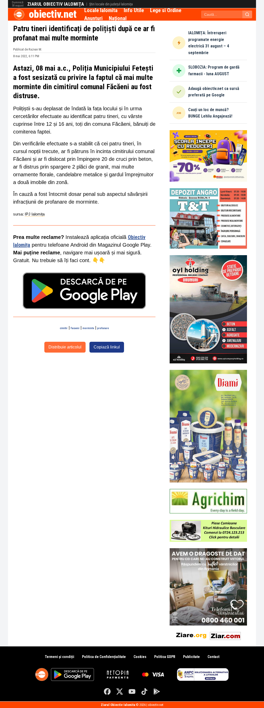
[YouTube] (132, 691)
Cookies (140, 657)
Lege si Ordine (165, 10)
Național (118, 18)
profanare (103, 328)
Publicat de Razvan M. (27, 49)
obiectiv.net (53, 14)
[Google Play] (156, 691)
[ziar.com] (225, 634)
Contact (213, 657)
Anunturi (93, 18)
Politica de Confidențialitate (104, 657)
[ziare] (191, 634)
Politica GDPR (164, 657)
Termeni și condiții (59, 657)
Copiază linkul (107, 347)
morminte (88, 328)
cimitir (64, 328)
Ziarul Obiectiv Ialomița (55, 4)
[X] (119, 691)
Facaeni (75, 328)
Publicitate (191, 657)
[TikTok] (144, 691)
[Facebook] (107, 691)
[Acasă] (19, 14)
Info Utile (134, 10)
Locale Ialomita (101, 10)
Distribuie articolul (64, 347)
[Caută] (247, 14)
